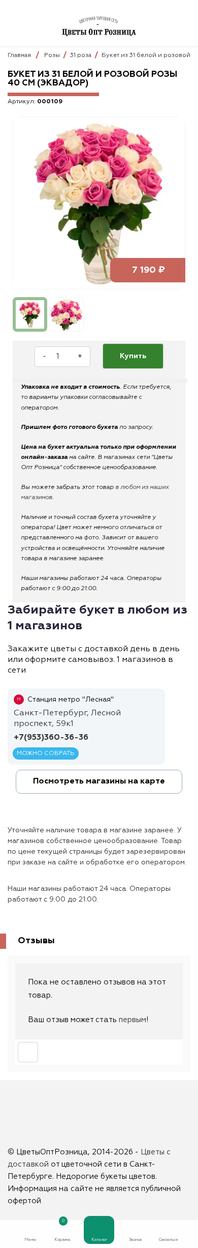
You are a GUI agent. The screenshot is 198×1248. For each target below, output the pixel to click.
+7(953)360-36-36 (51, 738)
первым (132, 1020)
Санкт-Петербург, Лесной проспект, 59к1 (67, 718)
